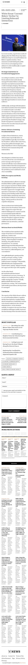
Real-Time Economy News (11, 369)
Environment (5, 436)
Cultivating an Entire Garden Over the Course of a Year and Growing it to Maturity (7, 531)
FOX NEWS (5, 23)
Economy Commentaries (10, 361)
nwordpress (5, 457)
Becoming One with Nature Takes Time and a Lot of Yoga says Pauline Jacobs (13, 327)
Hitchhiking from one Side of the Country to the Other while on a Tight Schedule (21, 531)
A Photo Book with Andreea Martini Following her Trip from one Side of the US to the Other (7, 590)
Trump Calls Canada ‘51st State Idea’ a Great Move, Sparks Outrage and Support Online (7, 421)
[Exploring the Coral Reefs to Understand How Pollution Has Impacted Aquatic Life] (24, 433)
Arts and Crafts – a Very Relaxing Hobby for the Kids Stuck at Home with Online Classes (7, 620)
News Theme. (23, 662)
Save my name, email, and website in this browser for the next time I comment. (14, 391)
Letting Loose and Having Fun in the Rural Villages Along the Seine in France (13, 344)
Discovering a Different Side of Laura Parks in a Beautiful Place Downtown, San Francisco (20, 590)
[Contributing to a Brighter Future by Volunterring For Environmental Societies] (11, 433)
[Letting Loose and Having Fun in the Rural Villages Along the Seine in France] (17, 433)
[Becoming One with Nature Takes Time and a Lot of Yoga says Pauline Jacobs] (4, 433)
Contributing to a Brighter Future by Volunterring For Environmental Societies (14, 336)
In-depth (8, 9)
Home (3, 9)
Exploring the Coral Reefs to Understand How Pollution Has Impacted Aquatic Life (12, 352)
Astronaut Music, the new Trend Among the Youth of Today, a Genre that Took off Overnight (21, 620)
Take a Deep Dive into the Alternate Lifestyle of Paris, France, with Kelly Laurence (21, 560)
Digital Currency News (15, 358)
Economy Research (9, 364)
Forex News (6, 366)
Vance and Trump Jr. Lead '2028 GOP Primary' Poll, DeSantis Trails (21, 420)
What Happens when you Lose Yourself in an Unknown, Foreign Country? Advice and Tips (7, 561)
